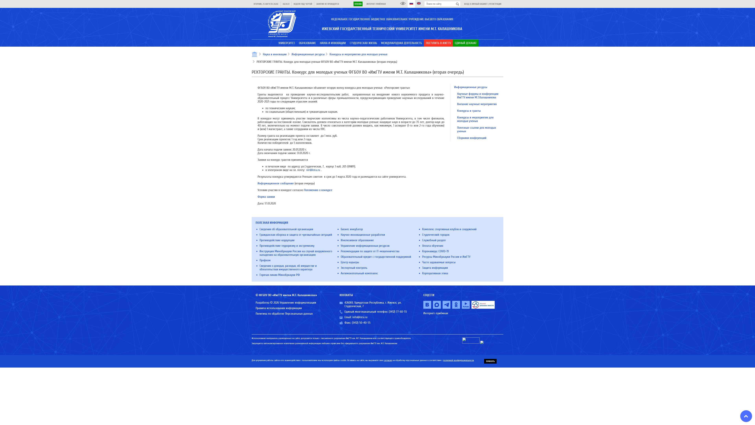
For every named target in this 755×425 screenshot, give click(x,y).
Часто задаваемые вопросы (439, 262)
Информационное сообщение (276, 183)
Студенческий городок (435, 235)
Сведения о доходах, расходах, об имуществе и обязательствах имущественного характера (288, 267)
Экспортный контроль (354, 268)
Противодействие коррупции (277, 240)
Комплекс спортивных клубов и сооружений (449, 229)
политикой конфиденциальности (458, 360)
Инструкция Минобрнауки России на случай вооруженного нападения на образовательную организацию (296, 253)
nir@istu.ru (313, 170)
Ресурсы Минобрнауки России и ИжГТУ (446, 257)
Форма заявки (266, 197)
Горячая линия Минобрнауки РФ (280, 275)
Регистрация (495, 4)
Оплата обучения (432, 246)
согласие (388, 360)
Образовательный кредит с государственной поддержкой (376, 257)
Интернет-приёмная (376, 4)
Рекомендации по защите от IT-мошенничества (370, 251)
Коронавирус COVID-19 (435, 251)
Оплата (358, 4)
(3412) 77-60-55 (398, 311)
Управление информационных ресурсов (365, 246)
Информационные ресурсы (308, 54)
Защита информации (435, 268)
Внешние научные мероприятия (477, 104)
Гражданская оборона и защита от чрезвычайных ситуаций (296, 235)
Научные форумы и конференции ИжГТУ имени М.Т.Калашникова (477, 95)
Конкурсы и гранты (469, 111)
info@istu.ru (359, 317)
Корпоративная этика (435, 273)
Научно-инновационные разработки (363, 235)
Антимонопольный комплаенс (359, 273)
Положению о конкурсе (318, 190)
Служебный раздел (434, 240)
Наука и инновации (275, 54)
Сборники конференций (471, 138)
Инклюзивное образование (357, 240)
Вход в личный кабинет (475, 4)
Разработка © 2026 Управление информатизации (286, 302)
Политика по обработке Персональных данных (284, 313)
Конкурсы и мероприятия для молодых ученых (358, 54)
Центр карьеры (350, 262)
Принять (490, 361)
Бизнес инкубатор (352, 229)
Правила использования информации (279, 308)
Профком (265, 260)
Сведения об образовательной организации (286, 229)
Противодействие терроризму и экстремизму (287, 246)
